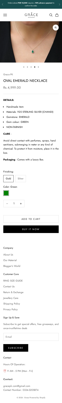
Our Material (10, 260)
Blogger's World (11, 266)
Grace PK (8, 74)
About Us (8, 254)
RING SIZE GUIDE (13, 281)
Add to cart (31, 219)
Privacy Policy (10, 309)
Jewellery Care (10, 298)
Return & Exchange (13, 292)
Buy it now (31, 229)
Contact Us (9, 286)
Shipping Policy (11, 303)
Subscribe (15, 348)
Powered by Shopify (37, 397)
